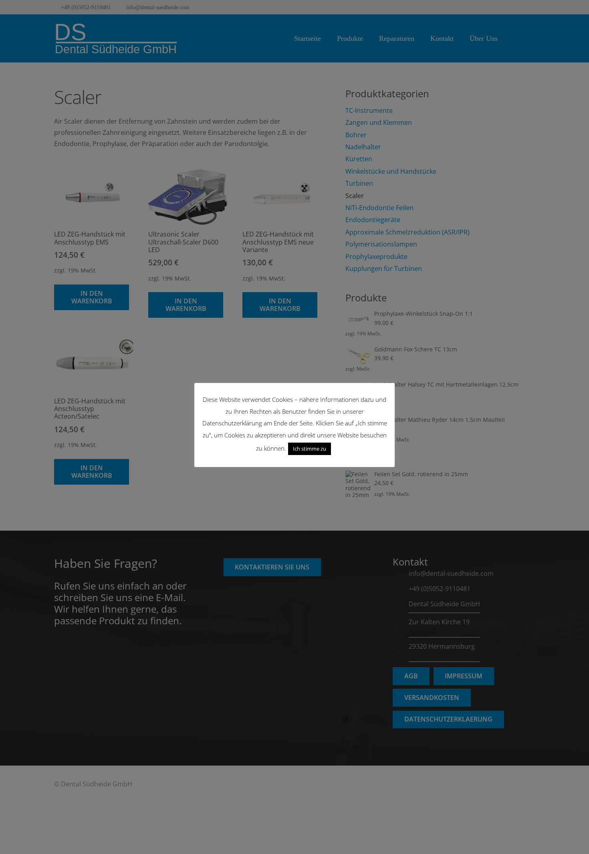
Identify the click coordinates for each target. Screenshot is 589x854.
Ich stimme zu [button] (309, 448)
